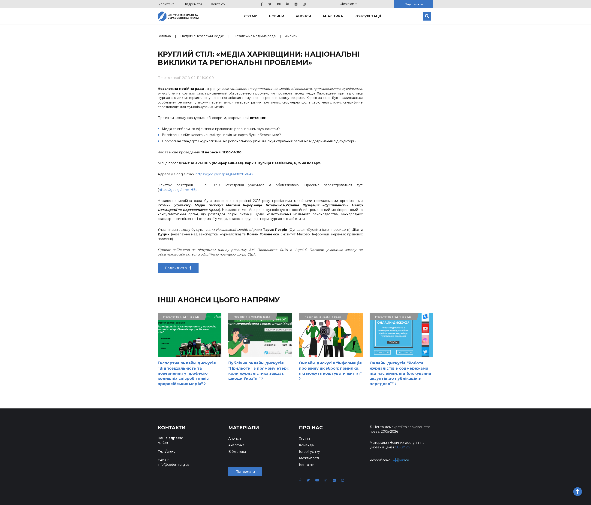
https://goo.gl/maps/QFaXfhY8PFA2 (224, 174)
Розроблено (380, 460)
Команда (306, 445)
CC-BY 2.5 (402, 447)
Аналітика (333, 16)
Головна (164, 36)
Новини (276, 16)
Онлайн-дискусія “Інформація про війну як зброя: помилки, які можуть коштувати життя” (330, 368)
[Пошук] (427, 16)
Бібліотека (166, 4)
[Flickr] (296, 4)
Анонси (303, 16)
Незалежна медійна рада (255, 36)
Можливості (309, 458)
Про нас (311, 427)
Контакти (218, 4)
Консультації (368, 16)
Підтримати (193, 4)
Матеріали (243, 427)
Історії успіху (309, 452)
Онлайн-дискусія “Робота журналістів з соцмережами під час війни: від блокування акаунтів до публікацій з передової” (400, 373)
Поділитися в (176, 268)
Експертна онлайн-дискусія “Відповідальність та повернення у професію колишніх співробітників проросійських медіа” (187, 373)
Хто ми (250, 16)
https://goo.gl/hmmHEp (178, 190)
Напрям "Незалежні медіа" (202, 36)
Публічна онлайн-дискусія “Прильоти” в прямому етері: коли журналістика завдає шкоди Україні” (258, 371)
